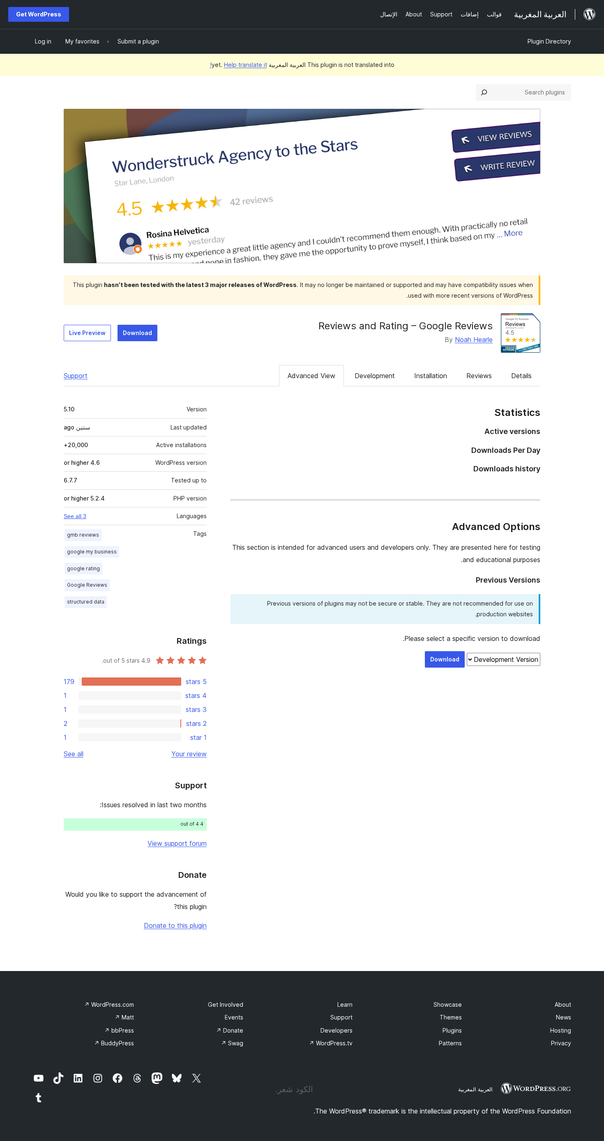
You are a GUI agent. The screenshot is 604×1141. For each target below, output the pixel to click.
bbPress (119, 1030)
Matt (124, 1017)
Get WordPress (38, 14)
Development (375, 376)
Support (76, 376)
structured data (85, 602)
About (563, 1004)
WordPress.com (109, 1004)
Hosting (560, 1030)
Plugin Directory (549, 41)
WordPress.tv (331, 1043)
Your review (189, 754)
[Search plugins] (484, 92)
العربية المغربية (475, 1089)
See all (73, 754)
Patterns (450, 1043)
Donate (229, 1030)
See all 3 (75, 516)
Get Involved (225, 1004)
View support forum (177, 843)
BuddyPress (114, 1043)
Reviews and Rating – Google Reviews (405, 326)
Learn (345, 1004)
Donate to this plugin (175, 925)
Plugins (452, 1030)
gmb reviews (83, 535)
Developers (336, 1030)
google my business (92, 552)
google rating (83, 568)
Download (137, 332)
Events (234, 1017)
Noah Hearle (474, 339)
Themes (451, 1017)
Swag (232, 1043)
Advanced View (311, 376)
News (563, 1017)
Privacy (561, 1043)
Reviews (479, 376)
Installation (430, 376)
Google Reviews (87, 585)
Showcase (447, 1004)
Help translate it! (238, 64)
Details (521, 376)
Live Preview (87, 332)
